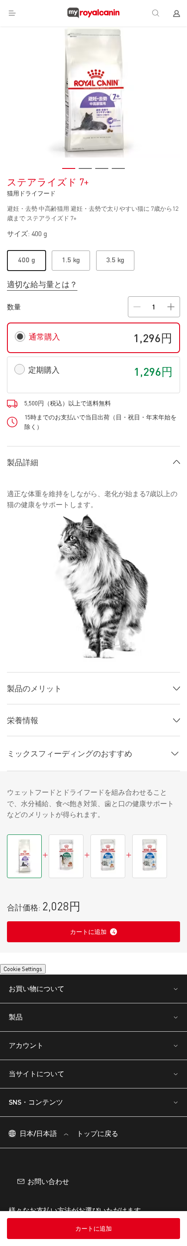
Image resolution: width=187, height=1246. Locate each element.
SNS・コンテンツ (36, 1118)
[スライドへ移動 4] (118, 168)
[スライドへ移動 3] (101, 168)
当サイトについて (36, 1090)
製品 (16, 1033)
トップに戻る (96, 1149)
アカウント (26, 1061)
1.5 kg (71, 259)
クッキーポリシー (52, 1212)
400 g (26, 259)
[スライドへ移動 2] (85, 168)
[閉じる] (173, 1188)
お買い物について (36, 1005)
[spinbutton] (153, 307)
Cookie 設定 (26, 982)
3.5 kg (115, 259)
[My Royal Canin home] (93, 13)
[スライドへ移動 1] (68, 168)
